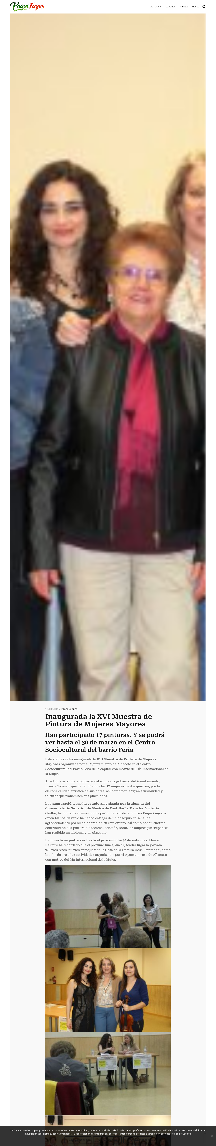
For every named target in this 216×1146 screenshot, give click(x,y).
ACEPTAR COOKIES (78, 1140)
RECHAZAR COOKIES (107, 1140)
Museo (195, 6)
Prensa (184, 6)
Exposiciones (69, 709)
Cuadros (171, 6)
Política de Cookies (138, 1140)
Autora (154, 6)
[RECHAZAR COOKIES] (211, 1136)
